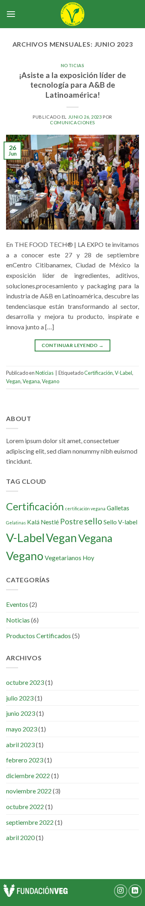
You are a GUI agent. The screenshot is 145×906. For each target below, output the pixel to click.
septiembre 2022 (30, 822)
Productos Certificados (38, 635)
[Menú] (11, 14)
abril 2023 (20, 744)
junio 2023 (20, 713)
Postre (71, 521)
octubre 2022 (25, 806)
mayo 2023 (21, 729)
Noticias (72, 65)
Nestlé (50, 522)
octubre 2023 (25, 682)
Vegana (31, 381)
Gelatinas (16, 522)
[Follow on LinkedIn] (135, 891)
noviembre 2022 (29, 791)
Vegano (50, 381)
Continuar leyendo (72, 345)
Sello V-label (120, 522)
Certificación (98, 373)
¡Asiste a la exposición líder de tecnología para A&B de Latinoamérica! (72, 85)
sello (93, 521)
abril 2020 (20, 837)
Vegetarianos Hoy (69, 557)
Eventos (17, 604)
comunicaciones (72, 122)
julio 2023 (19, 698)
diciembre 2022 (28, 775)
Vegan (13, 381)
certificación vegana (85, 508)
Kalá (33, 522)
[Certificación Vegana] (72, 14)
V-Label (123, 373)
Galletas (118, 508)
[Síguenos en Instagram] (120, 891)
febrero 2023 (24, 760)
